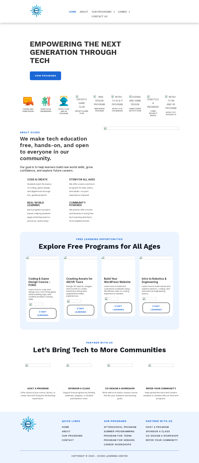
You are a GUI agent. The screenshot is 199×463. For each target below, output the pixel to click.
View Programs (45, 75)
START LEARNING (43, 313)
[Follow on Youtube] (168, 11)
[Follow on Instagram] (162, 11)
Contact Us (99, 16)
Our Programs (101, 12)
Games (122, 12)
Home (72, 12)
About (84, 12)
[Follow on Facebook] (156, 11)
